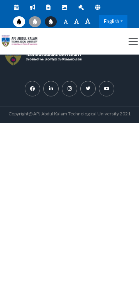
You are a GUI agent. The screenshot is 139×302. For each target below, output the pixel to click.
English (111, 21)
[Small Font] (66, 21)
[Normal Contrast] (19, 21)
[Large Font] (88, 21)
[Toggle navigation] (133, 41)
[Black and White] (35, 21)
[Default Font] (76, 21)
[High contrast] (51, 21)
